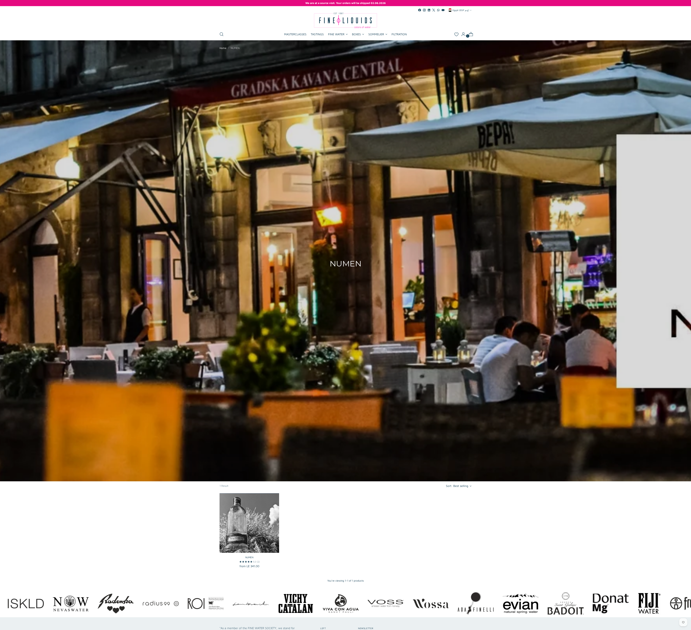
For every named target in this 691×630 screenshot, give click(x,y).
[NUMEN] (249, 523)
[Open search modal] (221, 34)
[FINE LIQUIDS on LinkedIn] (429, 10)
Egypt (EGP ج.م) (461, 10)
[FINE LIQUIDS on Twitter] (433, 10)
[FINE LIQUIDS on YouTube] (443, 10)
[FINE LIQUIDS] (345, 20)
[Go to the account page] (462, 34)
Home (223, 48)
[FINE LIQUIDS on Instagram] (424, 10)
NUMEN (249, 557)
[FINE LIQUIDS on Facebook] (419, 10)
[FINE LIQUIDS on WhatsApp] (438, 10)
